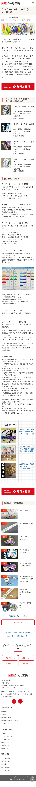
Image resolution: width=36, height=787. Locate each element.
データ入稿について (7, 736)
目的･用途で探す (24, 632)
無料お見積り (5, 748)
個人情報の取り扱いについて (9, 720)
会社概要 (4, 711)
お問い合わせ (5, 745)
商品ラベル (26, 663)
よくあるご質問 (5, 739)
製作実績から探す (11, 632)
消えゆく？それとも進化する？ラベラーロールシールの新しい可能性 (26, 432)
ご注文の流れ (5, 733)
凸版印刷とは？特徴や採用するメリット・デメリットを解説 (26, 466)
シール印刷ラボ (5, 770)
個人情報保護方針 (6, 717)
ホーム (3, 17)
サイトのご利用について (8, 723)
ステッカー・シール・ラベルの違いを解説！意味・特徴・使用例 (26, 448)
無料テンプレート (6, 742)
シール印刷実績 (5, 758)
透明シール (26, 658)
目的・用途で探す (13, 17)
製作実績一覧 (18, 622)
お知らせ (4, 714)
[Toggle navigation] (33, 3)
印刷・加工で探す (23, 636)
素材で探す (11, 636)
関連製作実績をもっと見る (18, 616)
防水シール (10, 663)
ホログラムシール (10, 658)
